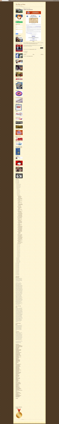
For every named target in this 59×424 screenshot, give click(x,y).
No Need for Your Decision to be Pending (19, 208)
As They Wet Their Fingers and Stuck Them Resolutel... (20, 230)
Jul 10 (18, 250)
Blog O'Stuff (17, 348)
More (33, 41)
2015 (17, 265)
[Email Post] (35, 49)
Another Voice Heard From (28, 9)
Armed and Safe (17, 347)
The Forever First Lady (20, 242)
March (18, 260)
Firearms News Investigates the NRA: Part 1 (20, 197)
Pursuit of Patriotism (18, 377)
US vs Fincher (17, 391)
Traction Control (17, 389)
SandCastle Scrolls (18, 380)
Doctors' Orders (19, 243)
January (18, 262)
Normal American (17, 373)
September (18, 186)
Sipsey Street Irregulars (18, 383)
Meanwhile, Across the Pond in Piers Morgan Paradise (20, 212)
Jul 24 (18, 190)
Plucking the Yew (17, 375)
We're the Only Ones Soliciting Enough (20, 215)
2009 (17, 271)
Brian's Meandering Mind (18, 349)
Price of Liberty (17, 376)
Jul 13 (18, 247)
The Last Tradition (18, 364)
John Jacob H (17, 362)
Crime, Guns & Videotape (18, 352)
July (17, 188)
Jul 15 (18, 246)
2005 (17, 274)
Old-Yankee (17, 374)
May (17, 258)
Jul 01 (18, 256)
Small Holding (17, 384)
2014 (17, 266)
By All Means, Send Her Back (20, 224)
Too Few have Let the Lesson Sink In (20, 235)
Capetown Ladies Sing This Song (20, 241)
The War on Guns (20, 4)
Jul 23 (18, 191)
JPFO (16, 363)
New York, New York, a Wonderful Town (20, 213)
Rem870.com (17, 379)
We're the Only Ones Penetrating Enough (20, 226)
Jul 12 (18, 248)
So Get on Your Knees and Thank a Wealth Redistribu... (20, 204)
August (18, 187)
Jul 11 (18, 249)
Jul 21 (18, 193)
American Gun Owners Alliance (19, 345)
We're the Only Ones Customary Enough (20, 238)
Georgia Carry (17, 358)
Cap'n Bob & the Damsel (18, 350)
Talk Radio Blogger (18, 386)
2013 (17, 267)
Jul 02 (18, 255)
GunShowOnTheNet (18, 360)
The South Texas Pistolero (18, 388)
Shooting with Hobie (18, 382)
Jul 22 (18, 192)
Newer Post (25, 54)
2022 (17, 180)
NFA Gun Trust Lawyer (18, 372)
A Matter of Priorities (20, 198)
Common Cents (17, 351)
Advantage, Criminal (20, 234)
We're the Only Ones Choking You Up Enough (20, 223)
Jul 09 (18, 251)
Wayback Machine (18, 394)
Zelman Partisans (17, 396)
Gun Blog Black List (18, 359)
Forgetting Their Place (20, 216)
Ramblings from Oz (18, 378)
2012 (17, 268)
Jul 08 (18, 252)
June (17, 257)
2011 (17, 269)
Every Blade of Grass (18, 354)
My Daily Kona (17, 370)
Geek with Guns (17, 357)
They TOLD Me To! (20, 217)
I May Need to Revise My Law (20, 201)
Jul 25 (18, 189)
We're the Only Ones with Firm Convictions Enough (20, 232)
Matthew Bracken (17, 367)
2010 (17, 270)
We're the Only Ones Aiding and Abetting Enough (20, 220)
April (17, 259)
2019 (17, 183)
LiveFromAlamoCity (18, 365)
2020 (17, 182)
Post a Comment (25, 52)
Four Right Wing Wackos (18, 355)
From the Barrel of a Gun (18, 356)
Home (33, 54)
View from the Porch (18, 392)
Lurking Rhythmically (18, 366)
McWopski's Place (17, 368)
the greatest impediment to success (33, 43)
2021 (17, 181)
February (18, 261)
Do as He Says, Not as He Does (20, 199)
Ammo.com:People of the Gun (19, 346)
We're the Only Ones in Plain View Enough (20, 237)
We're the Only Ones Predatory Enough (20, 227)
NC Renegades (17, 371)
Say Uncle (17, 381)
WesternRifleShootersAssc (18, 395)
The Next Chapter (17, 387)
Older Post (42, 54)
